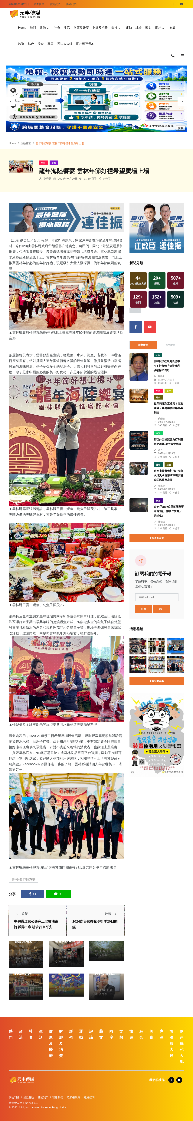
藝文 (148, 27)
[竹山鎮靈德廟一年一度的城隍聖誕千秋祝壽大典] (137, 664)
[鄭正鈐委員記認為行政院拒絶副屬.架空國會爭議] (138, 440)
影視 (114, 27)
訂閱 (143, 609)
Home (22, 27)
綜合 (31, 43)
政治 (43, 27)
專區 (50, 43)
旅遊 (21, 43)
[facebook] (174, 4)
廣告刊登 (39, 4)
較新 (25, 913)
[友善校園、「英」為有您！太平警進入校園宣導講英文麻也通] (175, 646)
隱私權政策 (73, 1097)
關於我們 (55, 4)
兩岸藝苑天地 (85, 43)
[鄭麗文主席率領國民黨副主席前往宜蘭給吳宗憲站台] (175, 664)
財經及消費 (100, 27)
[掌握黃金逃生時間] (156, 734)
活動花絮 (26, 143)
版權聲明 (89, 1097)
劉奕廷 (47, 178)
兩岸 (158, 27)
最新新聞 (143, 344)
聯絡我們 (71, 4)
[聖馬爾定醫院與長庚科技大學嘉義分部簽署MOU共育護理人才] (156, 664)
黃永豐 (161, 486)
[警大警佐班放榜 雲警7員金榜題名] (156, 646)
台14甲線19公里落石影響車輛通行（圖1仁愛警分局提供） (169, 511)
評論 (139, 27)
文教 (172, 27)
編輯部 (63, 974)
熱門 (33, 27)
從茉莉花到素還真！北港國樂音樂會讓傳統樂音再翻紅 (168, 408)
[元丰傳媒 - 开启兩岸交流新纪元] (25, 13)
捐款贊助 (28, 1097)
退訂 (161, 609)
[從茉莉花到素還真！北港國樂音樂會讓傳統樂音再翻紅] (138, 396)
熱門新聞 (170, 344)
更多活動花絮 (156, 681)
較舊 (108, 913)
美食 (41, 43)
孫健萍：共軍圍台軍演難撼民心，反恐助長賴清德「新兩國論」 (105, 973)
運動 (129, 27)
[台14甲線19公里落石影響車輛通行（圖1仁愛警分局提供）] (138, 505)
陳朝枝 (63, 945)
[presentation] (10, 101)
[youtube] (181, 4)
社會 (57, 27)
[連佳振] (66, 217)
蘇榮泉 (161, 376)
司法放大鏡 (64, 43)
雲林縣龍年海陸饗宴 (23, 879)
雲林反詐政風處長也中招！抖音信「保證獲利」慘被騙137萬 (168, 366)
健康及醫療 (81, 27)
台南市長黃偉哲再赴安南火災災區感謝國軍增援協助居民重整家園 (168, 475)
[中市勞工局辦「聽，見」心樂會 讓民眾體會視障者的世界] (137, 646)
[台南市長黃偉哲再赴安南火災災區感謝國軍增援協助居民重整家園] (138, 468)
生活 (67, 27)
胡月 (160, 450)
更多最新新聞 (156, 538)
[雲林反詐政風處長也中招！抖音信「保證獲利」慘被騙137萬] (138, 367)
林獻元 (23, 946)
